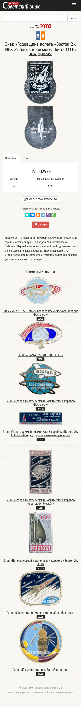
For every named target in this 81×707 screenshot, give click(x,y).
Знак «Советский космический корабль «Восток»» (40, 613)
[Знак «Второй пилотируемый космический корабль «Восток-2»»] (40, 378)
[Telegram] (43, 215)
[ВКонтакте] (32, 215)
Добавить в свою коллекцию (40, 199)
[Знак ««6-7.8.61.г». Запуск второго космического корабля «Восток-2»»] (40, 291)
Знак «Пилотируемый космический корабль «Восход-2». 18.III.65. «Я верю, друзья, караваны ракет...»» (40, 433)
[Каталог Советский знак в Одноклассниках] (43, 35)
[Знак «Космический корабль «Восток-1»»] (40, 641)
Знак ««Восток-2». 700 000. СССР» (40, 355)
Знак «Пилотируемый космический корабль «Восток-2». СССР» (40, 562)
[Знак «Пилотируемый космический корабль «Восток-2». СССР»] (40, 532)
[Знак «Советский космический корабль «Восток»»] (40, 588)
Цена (25, 158)
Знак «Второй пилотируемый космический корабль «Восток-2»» (40, 403)
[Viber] (48, 215)
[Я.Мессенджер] (27, 215)
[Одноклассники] (38, 215)
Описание (11, 158)
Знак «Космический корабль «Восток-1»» (40, 670)
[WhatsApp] (53, 215)
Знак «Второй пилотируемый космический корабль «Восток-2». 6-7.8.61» (40, 502)
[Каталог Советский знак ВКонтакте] (38, 35)
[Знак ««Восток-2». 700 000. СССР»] (40, 335)
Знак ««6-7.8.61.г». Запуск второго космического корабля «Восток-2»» (40, 313)
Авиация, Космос (40, 54)
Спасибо (42, 224)
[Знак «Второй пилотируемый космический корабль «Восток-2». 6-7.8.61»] (40, 471)
